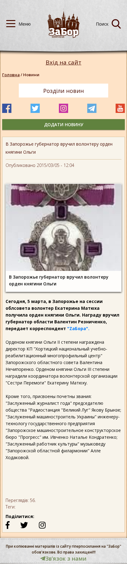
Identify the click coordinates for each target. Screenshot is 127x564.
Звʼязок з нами (66, 558)
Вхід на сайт (63, 62)
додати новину (63, 124)
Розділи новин (63, 90)
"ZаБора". (78, 328)
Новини (31, 74)
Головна (11, 74)
